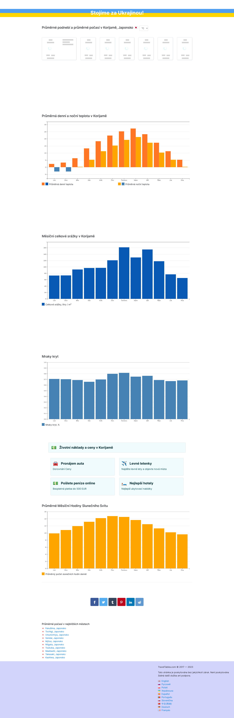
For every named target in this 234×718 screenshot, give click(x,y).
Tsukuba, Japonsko (55, 647)
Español (165, 694)
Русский (165, 684)
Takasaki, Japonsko (55, 654)
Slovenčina (167, 700)
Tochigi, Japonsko (54, 631)
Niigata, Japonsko (54, 644)
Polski (164, 687)
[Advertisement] (117, 91)
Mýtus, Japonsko (54, 641)
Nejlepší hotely (141, 483)
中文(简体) (166, 703)
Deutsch (165, 707)
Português (166, 697)
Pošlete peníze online (78, 483)
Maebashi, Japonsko (55, 651)
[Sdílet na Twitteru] (103, 602)
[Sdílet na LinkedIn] (130, 602)
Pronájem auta (72, 463)
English (165, 681)
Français (165, 710)
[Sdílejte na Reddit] (139, 602)
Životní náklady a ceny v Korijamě (86, 447)
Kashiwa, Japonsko (55, 657)
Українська (167, 690)
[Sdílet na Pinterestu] (121, 602)
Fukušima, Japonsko (55, 628)
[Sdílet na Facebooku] (94, 602)
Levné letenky (141, 463)
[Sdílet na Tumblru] (112, 602)
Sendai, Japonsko (54, 638)
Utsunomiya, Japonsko (57, 634)
